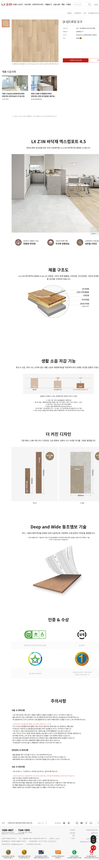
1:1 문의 (72, 838)
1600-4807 (7, 830)
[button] (46, 821)
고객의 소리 (94, 833)
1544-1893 (24, 830)
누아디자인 (5, 99)
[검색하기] (89, 4)
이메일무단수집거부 (91, 830)
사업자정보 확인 (52, 841)
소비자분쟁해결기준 (91, 839)
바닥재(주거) (78, 13)
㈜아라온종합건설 (36, 99)
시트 (85, 13)
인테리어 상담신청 (76, 60)
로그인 (96, 4)
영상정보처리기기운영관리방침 (88, 842)
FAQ (73, 835)
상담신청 (93, 840)
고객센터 (72, 830)
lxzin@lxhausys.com (17, 844)
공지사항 (72, 833)
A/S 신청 (94, 836)
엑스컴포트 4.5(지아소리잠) (87, 28)
